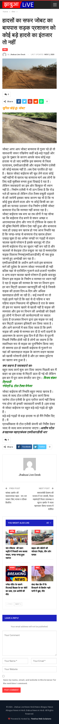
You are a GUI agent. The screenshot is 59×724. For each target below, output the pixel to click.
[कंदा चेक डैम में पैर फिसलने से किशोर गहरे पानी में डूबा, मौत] (42, 573)
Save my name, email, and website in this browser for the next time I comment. (29, 682)
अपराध (12, 568)
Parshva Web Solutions (41, 719)
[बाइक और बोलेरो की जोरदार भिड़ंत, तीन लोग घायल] (42, 537)
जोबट (5, 49)
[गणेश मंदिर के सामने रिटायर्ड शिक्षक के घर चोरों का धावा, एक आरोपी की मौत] (17, 573)
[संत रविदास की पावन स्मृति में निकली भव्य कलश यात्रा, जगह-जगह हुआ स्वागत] (17, 537)
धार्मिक (12, 531)
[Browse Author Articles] (29, 464)
